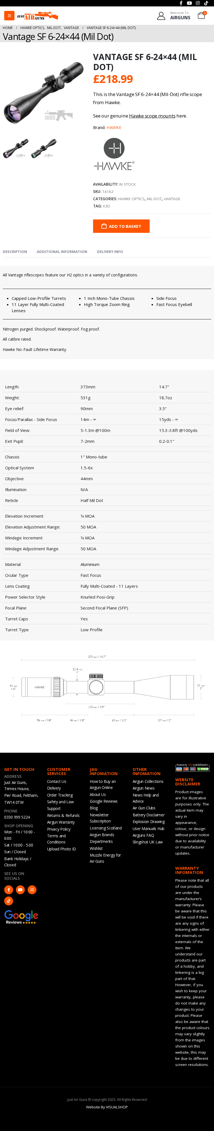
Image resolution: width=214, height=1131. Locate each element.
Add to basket (125, 226)
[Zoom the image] (21, 912)
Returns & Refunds (63, 815)
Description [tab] (15, 251)
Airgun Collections (148, 781)
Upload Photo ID (61, 849)
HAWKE (113, 127)
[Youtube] (20, 889)
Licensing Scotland (106, 828)
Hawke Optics (131, 198)
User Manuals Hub (148, 828)
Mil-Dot (154, 198)
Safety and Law (60, 801)
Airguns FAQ (143, 835)
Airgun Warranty (61, 822)
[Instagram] (32, 889)
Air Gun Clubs (144, 807)
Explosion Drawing (149, 821)
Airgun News (144, 788)
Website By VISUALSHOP (107, 1107)
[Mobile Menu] (9, 15)
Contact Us (56, 781)
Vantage (172, 198)
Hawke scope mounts (152, 116)
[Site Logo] (38, 15)
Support (54, 808)
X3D (106, 206)
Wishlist (96, 848)
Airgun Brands (102, 834)
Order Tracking (60, 795)
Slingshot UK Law (148, 842)
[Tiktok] (8, 900)
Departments (101, 841)
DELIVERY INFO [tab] (110, 251)
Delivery (54, 788)
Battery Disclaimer (149, 814)
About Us (98, 794)
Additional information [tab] (62, 251)
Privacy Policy (58, 829)
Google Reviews (104, 801)
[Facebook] (8, 889)
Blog (94, 807)
